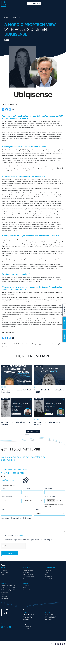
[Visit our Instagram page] (7, 627)
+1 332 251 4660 (17, 473)
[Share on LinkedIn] (3, 109)
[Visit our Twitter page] (4, 627)
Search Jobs (64, 310)
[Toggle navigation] (63, 4)
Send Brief (64, 336)
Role (3, 509)
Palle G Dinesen (28, 130)
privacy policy (18, 535)
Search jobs (35, 4)
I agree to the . (13, 535)
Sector (36, 509)
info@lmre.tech (7, 479)
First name (27, 488)
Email (3, 488)
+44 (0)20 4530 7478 (18, 469)
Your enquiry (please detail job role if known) (16, 518)
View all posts (33, 432)
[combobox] (3, 501)
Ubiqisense (49, 130)
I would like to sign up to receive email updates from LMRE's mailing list (28, 539)
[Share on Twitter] (10, 109)
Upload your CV (50, 497)
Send (10, 553)
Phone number (6, 497)
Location (26, 497)
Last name (48, 488)
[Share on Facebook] (6, 109)
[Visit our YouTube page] (10, 627)
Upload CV (64, 323)
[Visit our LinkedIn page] (2, 627)
